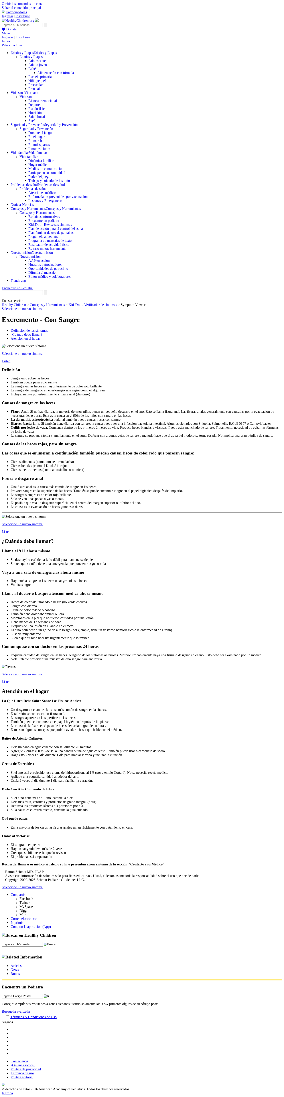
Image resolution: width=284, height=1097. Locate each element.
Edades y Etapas (31, 57)
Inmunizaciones (39, 149)
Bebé (32, 69)
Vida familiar (29, 157)
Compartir (18, 895)
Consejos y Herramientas (37, 212)
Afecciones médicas (42, 192)
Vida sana (26, 97)
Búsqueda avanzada (16, 1011)
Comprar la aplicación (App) (31, 926)
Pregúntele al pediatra (43, 236)
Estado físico (37, 109)
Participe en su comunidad (46, 173)
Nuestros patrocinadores (45, 264)
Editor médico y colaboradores (49, 276)
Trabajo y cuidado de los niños (49, 181)
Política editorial (22, 1077)
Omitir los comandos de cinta (22, 4)
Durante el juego (40, 133)
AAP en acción (39, 260)
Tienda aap (18, 280)
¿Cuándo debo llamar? (26, 334)
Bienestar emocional (42, 101)
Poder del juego (39, 177)
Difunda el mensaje (41, 272)
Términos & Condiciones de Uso (33, 1017)
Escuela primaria (40, 77)
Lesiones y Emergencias (45, 200)
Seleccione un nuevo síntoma (22, 309)
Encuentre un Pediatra (17, 288)
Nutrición (35, 113)
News (15, 970)
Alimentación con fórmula (55, 73)
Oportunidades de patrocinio (48, 268)
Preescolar (35, 85)
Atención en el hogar (25, 338)
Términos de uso (22, 1073)
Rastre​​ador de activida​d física (48, 244)
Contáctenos (19, 1061)
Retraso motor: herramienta (47, 248)
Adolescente (37, 61)
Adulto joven (37, 65)
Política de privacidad (26, 1069)
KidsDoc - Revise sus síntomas (50, 224)
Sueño (32, 121)
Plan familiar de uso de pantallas (50, 232)
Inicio (6, 41)
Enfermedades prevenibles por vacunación (58, 196)
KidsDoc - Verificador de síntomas (93, 305)
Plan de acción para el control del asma (55, 228)
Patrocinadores (16, 12)
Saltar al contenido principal (21, 8)
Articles (16, 966)
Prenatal (34, 89)
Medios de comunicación (45, 169)
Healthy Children (14, 305)
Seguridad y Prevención (36, 129)
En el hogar (36, 137)
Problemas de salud (33, 188)
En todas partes (39, 145)
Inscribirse (23, 16)
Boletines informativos (44, 216)
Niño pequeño (38, 81)
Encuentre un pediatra (43, 220)
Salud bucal (36, 117)
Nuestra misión (30, 256)
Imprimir (17, 922)
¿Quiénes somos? (23, 1065)
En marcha (35, 141)
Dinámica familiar (40, 161)
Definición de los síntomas (29, 330)
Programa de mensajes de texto (50, 240)
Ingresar (7, 16)
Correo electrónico (24, 918)
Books (15, 974)
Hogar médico (38, 165)
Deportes (34, 105)
